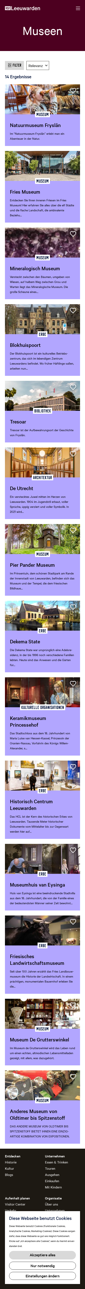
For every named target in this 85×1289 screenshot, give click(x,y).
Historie (11, 1162)
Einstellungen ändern (43, 1275)
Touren (50, 1168)
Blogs (9, 1174)
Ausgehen (52, 1174)
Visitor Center (15, 1204)
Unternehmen (55, 1210)
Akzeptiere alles (42, 1254)
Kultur (9, 1168)
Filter (17, 65)
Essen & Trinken (56, 1162)
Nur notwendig (43, 1265)
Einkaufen (52, 1180)
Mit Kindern (53, 1187)
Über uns (51, 1204)
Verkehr (10, 1210)
